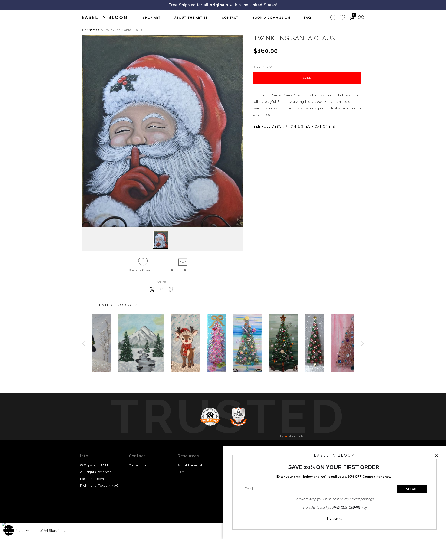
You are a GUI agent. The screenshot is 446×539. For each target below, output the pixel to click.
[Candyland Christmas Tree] (247, 343)
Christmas (91, 30)
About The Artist (191, 17)
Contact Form (140, 465)
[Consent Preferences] (9, 530)
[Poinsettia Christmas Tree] (314, 343)
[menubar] (346, 17)
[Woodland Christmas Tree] (283, 343)
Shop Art (152, 17)
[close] (436, 455)
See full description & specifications (292, 126)
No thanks (334, 518)
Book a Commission (271, 17)
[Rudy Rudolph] (185, 343)
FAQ (307, 17)
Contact (230, 17)
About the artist (190, 465)
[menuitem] (333, 17)
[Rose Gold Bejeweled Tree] (353, 343)
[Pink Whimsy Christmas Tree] (216, 343)
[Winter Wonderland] (141, 343)
